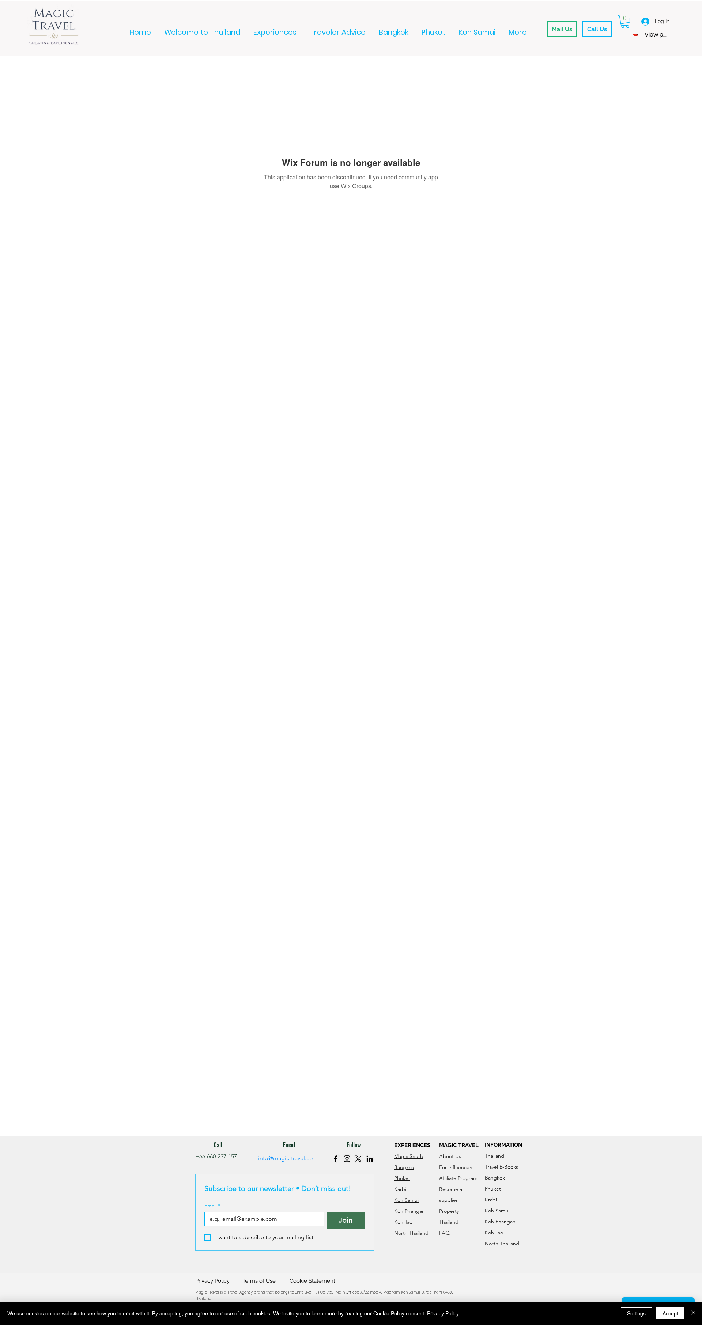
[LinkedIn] (369, 1158)
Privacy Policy (443, 1313)
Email (212, 1206)
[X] (358, 1158)
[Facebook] (335, 1158)
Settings (636, 1313)
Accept (670, 1313)
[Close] (693, 1313)
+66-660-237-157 (216, 1156)
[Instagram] (347, 1158)
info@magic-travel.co (285, 1158)
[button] (625, 21)
